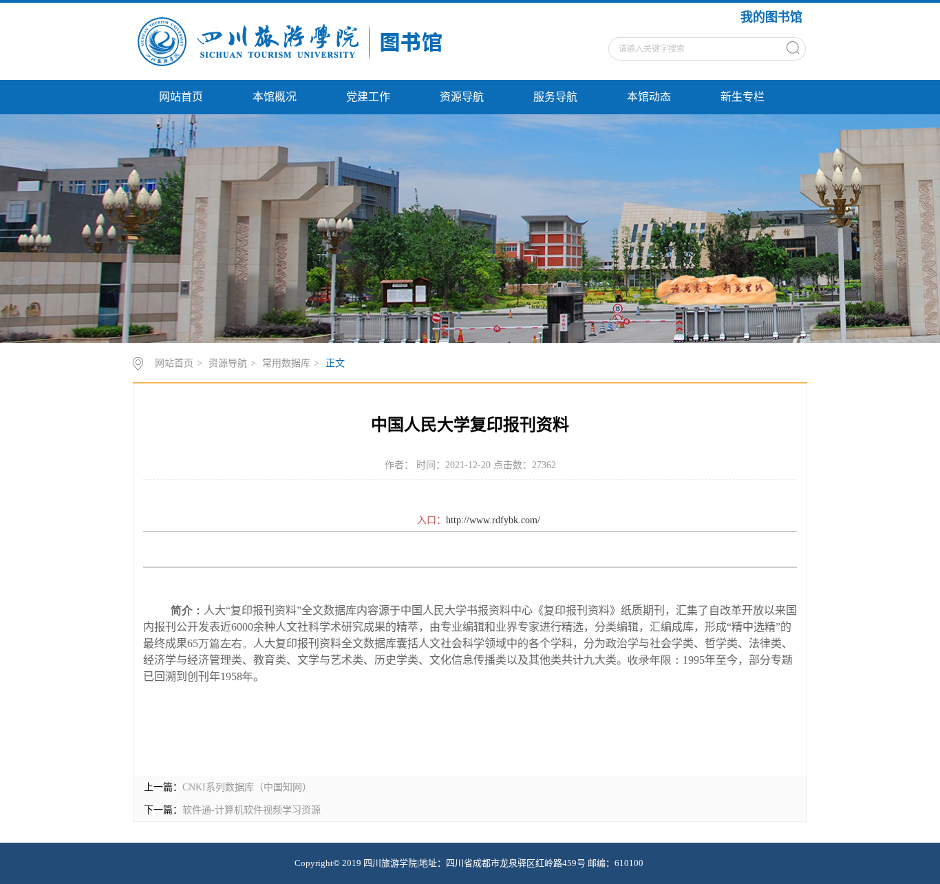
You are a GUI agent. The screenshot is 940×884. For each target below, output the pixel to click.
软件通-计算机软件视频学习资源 (251, 810)
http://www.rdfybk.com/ (493, 520)
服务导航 (555, 97)
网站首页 (181, 97)
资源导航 (462, 97)
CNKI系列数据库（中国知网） (247, 787)
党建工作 (368, 97)
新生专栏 (742, 97)
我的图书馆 (771, 17)
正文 (335, 363)
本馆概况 (275, 97)
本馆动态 (649, 97)
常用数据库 (286, 363)
